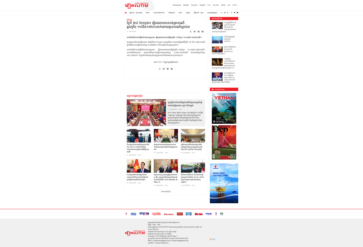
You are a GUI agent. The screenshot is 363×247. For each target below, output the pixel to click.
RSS (213, 239)
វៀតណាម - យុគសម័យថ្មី (136, 13)
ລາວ (229, 5)
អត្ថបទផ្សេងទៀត (135, 96)
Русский (215, 5)
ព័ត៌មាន (148, 13)
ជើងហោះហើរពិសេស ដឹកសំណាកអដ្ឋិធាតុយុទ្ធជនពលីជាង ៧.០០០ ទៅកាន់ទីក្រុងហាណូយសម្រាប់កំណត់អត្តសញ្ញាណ (192, 178)
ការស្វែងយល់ (171, 13)
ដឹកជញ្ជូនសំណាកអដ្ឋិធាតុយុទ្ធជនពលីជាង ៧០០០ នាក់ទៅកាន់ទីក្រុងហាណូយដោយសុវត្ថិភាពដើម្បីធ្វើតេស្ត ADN (138, 148)
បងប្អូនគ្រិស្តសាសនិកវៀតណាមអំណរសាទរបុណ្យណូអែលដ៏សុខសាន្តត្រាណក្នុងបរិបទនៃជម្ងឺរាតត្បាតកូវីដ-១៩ (223, 63)
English (186, 5)
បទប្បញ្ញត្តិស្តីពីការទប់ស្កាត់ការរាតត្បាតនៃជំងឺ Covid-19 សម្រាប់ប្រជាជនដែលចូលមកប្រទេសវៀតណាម (224, 27)
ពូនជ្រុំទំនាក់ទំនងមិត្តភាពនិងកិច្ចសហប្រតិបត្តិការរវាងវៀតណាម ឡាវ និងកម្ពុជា (185, 104)
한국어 (235, 5)
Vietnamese (177, 5)
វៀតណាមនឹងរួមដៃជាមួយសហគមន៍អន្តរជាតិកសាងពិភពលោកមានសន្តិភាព (224, 50)
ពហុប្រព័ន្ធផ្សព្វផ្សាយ (212, 13)
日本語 (223, 5)
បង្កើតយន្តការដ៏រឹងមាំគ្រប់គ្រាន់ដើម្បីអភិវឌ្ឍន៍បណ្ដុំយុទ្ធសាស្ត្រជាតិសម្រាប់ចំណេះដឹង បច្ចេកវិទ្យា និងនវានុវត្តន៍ (192, 147)
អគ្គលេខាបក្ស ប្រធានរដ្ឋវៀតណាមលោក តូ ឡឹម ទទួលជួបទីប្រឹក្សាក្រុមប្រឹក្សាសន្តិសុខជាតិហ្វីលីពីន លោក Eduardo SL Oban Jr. (166, 178)
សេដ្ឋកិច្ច (188, 13)
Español (202, 5)
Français (194, 5)
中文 (209, 5)
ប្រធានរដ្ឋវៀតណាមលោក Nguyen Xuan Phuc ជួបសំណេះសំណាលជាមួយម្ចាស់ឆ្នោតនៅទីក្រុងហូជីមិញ (223, 77)
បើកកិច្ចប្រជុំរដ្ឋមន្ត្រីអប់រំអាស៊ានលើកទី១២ (229, 39)
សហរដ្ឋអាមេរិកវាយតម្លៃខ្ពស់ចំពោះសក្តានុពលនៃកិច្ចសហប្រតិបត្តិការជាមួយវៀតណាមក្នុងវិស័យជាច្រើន (137, 177)
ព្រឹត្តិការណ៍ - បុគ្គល (198, 13)
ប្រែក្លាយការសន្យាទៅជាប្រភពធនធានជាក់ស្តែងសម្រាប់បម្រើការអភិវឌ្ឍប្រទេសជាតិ (166, 147)
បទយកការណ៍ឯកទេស (159, 13)
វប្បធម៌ (180, 13)
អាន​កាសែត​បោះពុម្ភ (220, 89)
